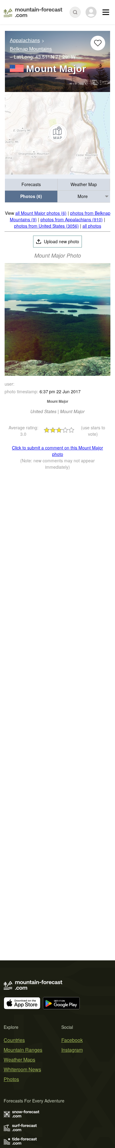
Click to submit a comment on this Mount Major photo (57, 451)
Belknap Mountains (31, 49)
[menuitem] (31, 185)
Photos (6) (31, 196)
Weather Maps (19, 1059)
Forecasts (31, 184)
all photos (91, 226)
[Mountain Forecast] (33, 12)
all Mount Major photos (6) (41, 213)
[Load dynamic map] (57, 133)
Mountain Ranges (23, 1049)
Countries (14, 1039)
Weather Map (84, 184)
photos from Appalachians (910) (71, 219)
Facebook (72, 1039)
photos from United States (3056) (46, 226)
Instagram (72, 1049)
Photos (11, 1079)
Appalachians (25, 40)
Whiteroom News (22, 1069)
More (83, 196)
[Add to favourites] (97, 43)
